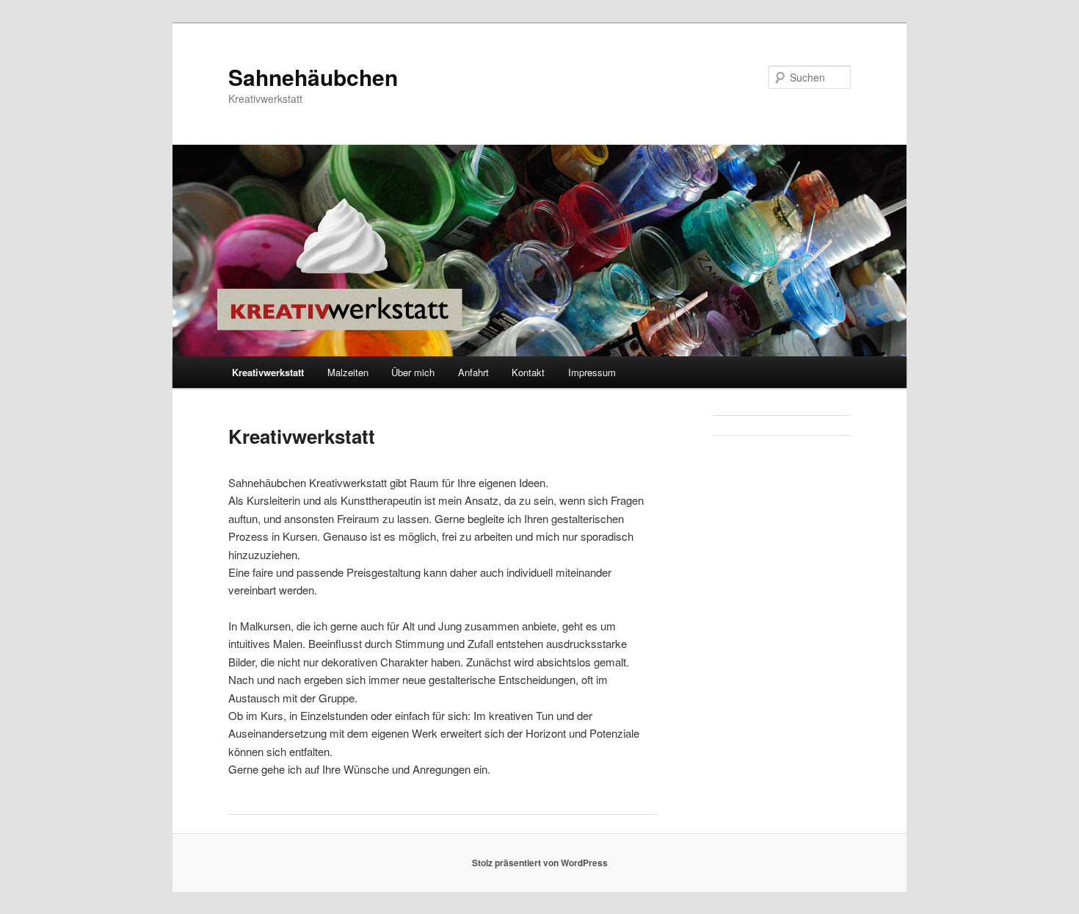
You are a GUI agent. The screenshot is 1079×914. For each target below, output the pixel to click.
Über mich (413, 372)
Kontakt (528, 372)
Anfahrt (473, 372)
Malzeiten (347, 372)
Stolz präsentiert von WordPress (540, 862)
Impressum (592, 372)
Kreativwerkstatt (268, 372)
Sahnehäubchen (313, 77)
